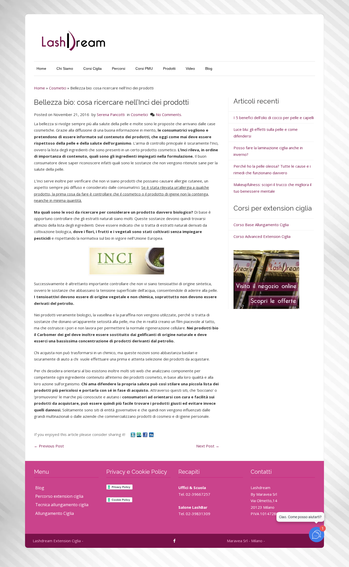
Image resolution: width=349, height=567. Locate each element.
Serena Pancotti (111, 114)
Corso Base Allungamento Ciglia (261, 224)
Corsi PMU (144, 68)
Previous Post (49, 445)
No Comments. (169, 114)
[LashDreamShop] (266, 279)
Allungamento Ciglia (54, 513)
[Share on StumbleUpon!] (139, 434)
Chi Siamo (64, 68)
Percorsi (118, 68)
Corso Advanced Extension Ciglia (262, 236)
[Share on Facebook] (146, 434)
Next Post (207, 445)
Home (41, 68)
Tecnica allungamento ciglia (61, 504)
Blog (208, 68)
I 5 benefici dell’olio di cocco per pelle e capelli (274, 117)
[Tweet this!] (133, 434)
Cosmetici (57, 87)
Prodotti (169, 68)
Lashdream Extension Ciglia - (58, 540)
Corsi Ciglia (92, 68)
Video (190, 68)
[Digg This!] (151, 434)
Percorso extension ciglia (59, 496)
